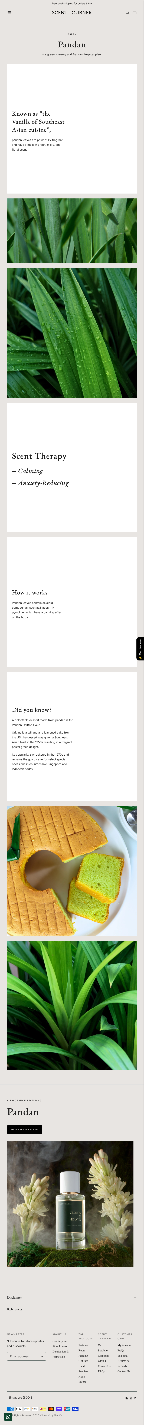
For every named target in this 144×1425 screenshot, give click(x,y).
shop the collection (25, 1129)
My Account (124, 1345)
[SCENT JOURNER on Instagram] (131, 1398)
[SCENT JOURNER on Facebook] (127, 1398)
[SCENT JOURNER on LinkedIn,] (135, 1398)
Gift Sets (83, 1360)
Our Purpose (60, 1341)
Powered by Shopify (51, 1415)
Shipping (122, 1355)
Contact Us (104, 1366)
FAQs (101, 1371)
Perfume (83, 1345)
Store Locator (60, 1346)
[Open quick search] (127, 12)
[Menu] (9, 12)
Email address (19, 1352)
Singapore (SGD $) (21, 1397)
